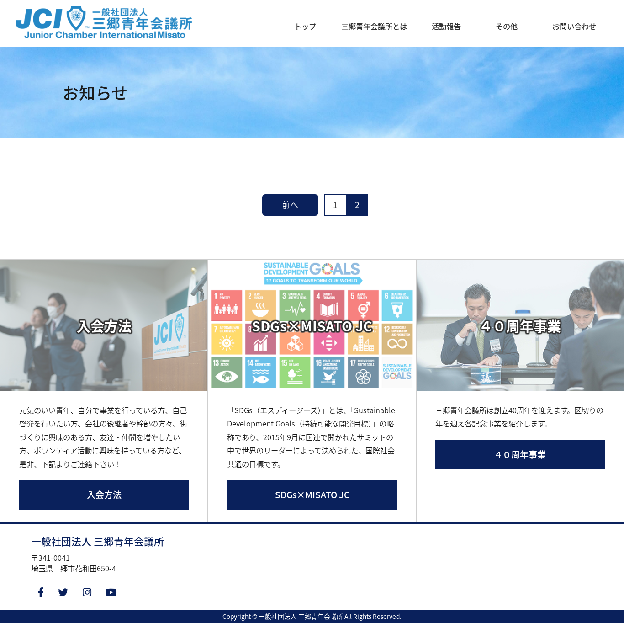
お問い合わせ (574, 26)
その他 (507, 26)
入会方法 (104, 494)
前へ (290, 204)
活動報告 (446, 26)
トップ (305, 26)
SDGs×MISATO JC (312, 494)
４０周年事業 (520, 454)
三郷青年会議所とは (374, 26)
